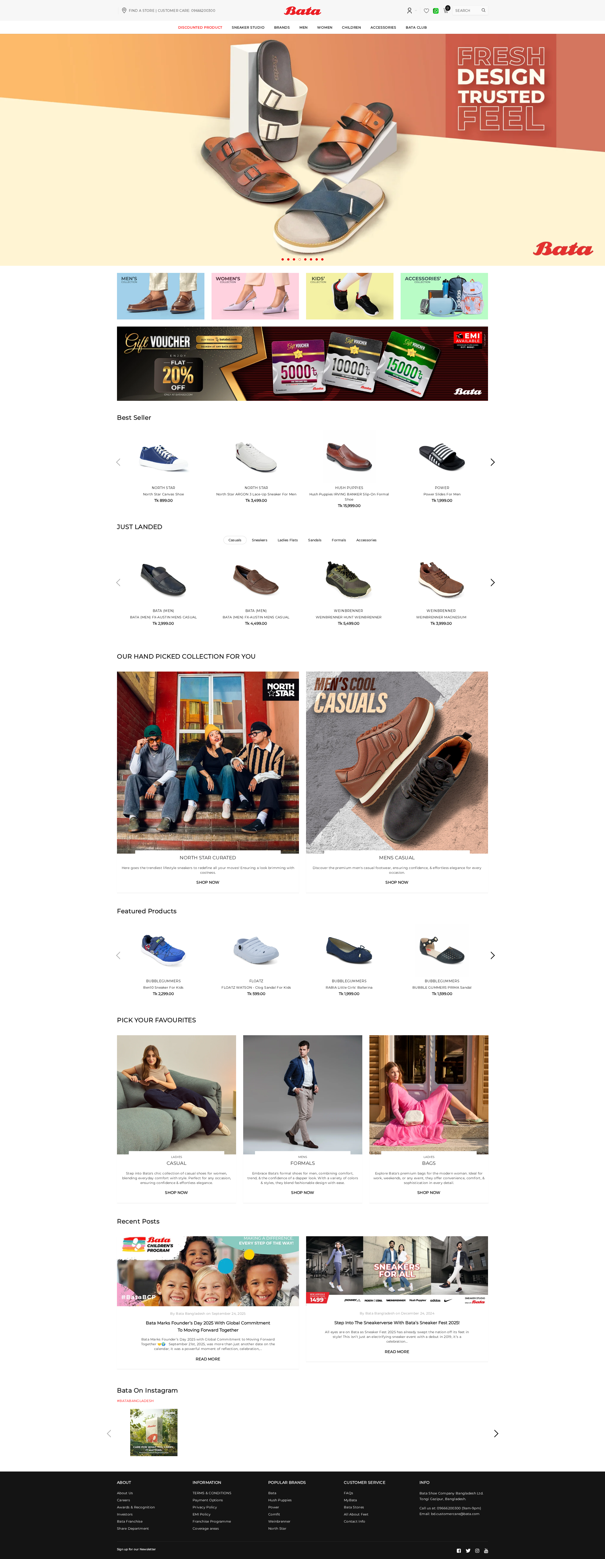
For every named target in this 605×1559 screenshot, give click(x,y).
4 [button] (299, 259)
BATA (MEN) (163, 611)
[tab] (235, 540)
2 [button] (288, 259)
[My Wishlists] (425, 10)
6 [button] (311, 259)
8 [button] (322, 259)
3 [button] (294, 259)
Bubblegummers (163, 981)
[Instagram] (477, 1551)
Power (442, 488)
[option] (302, 150)
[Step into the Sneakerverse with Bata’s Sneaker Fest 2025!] (397, 1271)
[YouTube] (486, 1551)
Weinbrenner (348, 611)
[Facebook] (459, 1551)
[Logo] (302, 10)
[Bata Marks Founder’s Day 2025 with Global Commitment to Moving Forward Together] (208, 1271)
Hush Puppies (349, 488)
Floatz (256, 981)
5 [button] (305, 259)
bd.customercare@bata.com (455, 1514)
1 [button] (282, 259)
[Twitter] (468, 1551)
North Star (163, 488)
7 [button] (316, 259)
